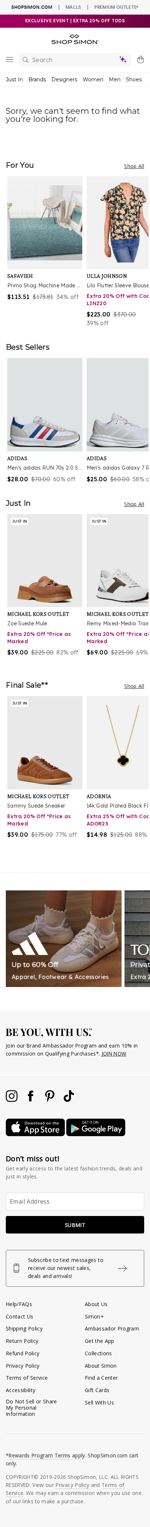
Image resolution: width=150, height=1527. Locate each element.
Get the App (99, 1340)
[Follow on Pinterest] (50, 1099)
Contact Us (19, 1316)
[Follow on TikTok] (69, 1099)
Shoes (134, 79)
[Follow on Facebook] (31, 1099)
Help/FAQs (19, 1304)
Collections (98, 1353)
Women (93, 79)
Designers (64, 79)
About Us (96, 1304)
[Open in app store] (36, 1134)
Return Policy (22, 1340)
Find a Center (101, 1377)
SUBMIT (75, 1224)
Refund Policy (22, 1353)
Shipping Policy (24, 1328)
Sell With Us (99, 1402)
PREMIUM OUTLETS (116, 7)
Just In (14, 79)
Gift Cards (97, 1390)
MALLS (73, 7)
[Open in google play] (95, 1134)
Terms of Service (27, 1377)
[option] (47, 251)
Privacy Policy (23, 1365)
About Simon (101, 1365)
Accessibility (20, 1390)
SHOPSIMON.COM (31, 7)
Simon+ (94, 1316)
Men (115, 79)
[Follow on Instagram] (12, 1099)
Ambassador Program (112, 1328)
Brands (37, 79)
